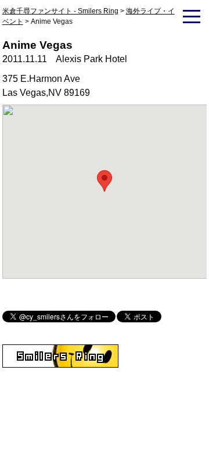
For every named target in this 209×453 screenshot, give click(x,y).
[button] (104, 181)
